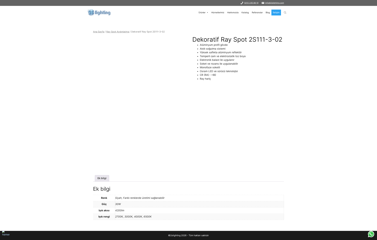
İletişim (276, 12)
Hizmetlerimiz (217, 12)
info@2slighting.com (274, 3)
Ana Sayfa (98, 31)
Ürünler (202, 12)
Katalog (245, 12)
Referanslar (257, 12)
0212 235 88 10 (251, 3)
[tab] (102, 178)
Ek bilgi (101, 178)
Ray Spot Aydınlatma (117, 31)
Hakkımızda (233, 12)
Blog (268, 12)
